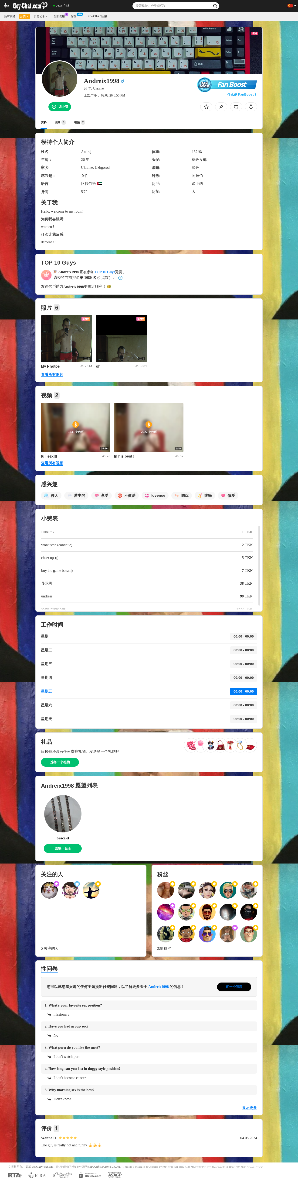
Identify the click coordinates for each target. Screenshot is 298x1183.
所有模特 (9, 16)
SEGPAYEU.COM (110, 1167)
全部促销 (59, 16)
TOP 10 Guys (105, 272)
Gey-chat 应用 (97, 16)
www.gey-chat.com (42, 1166)
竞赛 (73, 16)
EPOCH (93, 1167)
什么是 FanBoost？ (242, 94)
